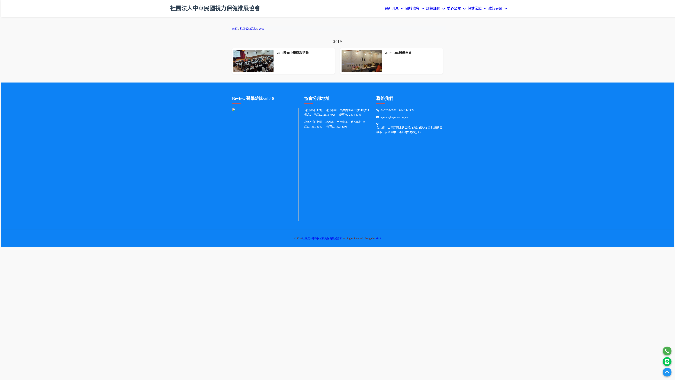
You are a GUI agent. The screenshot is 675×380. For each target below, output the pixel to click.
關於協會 (413, 8)
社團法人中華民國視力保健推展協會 (215, 8)
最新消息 (392, 8)
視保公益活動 (248, 28)
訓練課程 (434, 8)
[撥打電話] (667, 351)
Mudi (378, 238)
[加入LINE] (667, 361)
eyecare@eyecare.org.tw (394, 117)
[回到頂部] (667, 372)
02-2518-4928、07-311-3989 (397, 110)
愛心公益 (455, 8)
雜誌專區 (496, 8)
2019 (261, 28)
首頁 (235, 28)
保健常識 (475, 8)
